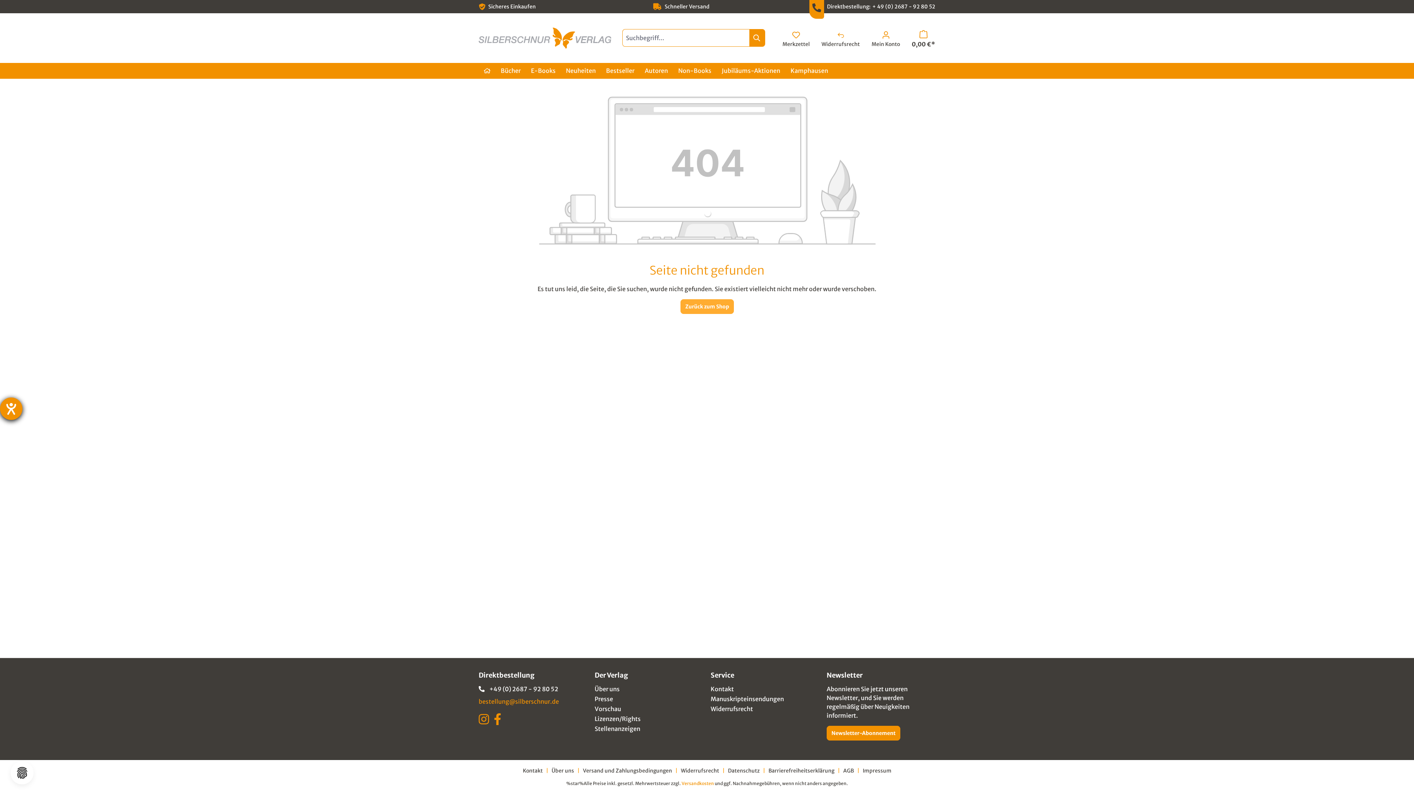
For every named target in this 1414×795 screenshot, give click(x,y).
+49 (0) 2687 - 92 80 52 (523, 689)
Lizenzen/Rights (618, 718)
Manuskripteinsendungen (747, 699)
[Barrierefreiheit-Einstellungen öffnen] (11, 409)
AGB (848, 770)
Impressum (877, 770)
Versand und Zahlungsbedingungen (627, 770)
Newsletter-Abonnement (863, 733)
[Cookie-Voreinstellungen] (22, 773)
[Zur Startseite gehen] (545, 38)
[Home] (487, 71)
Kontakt (722, 689)
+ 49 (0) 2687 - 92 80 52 (903, 6)
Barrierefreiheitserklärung (801, 770)
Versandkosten (698, 783)
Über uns (607, 689)
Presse (604, 699)
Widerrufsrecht (732, 709)
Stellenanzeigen (617, 728)
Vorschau (608, 709)
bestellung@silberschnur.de (519, 701)
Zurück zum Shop (707, 306)
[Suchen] (757, 38)
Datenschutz (744, 770)
